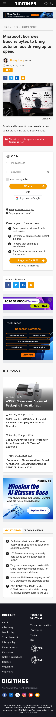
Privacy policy (8, 642)
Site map (6, 661)
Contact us (7, 652)
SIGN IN (28, 186)
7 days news (36, 630)
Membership (8, 632)
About (5, 622)
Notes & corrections (12, 656)
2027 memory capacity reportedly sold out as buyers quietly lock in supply (28, 557)
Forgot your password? (20, 213)
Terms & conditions (11, 637)
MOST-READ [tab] (13, 530)
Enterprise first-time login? (21, 209)
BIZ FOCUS (12, 370)
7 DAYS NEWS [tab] (33, 530)
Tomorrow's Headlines (41, 625)
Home (6, 27)
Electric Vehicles (29, 27)
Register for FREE (28, 260)
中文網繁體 (7, 666)
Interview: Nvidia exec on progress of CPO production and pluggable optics (30, 579)
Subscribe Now (16, 141)
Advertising (7, 627)
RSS (32, 639)
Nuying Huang (17, 60)
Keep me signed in (19, 179)
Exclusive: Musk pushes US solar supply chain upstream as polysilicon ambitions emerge (29, 544)
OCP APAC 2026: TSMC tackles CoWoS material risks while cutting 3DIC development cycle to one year (29, 589)
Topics (33, 635)
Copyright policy (10, 647)
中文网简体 (7, 671)
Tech (15, 27)
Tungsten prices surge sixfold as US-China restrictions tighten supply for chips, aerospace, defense (29, 569)
